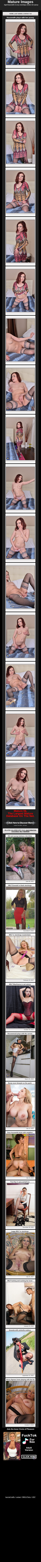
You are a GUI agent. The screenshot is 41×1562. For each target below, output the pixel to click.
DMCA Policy (26, 1497)
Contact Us (27, 13)
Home (11, 13)
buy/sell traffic (10, 1497)
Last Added (18, 13)
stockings (15, 831)
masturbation (31, 830)
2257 (33, 1497)
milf (21, 831)
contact (18, 1497)
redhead (26, 831)
